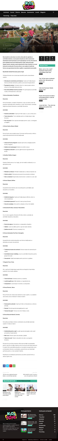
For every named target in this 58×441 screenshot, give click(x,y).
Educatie (23, 12)
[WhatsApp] (14, 365)
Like (42, 56)
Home (4, 18)
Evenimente (30, 12)
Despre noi (24, 439)
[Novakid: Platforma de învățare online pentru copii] (32, 387)
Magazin (42, 12)
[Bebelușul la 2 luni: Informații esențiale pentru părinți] (8, 387)
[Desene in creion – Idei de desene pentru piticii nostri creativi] (24, 423)
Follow (47, 56)
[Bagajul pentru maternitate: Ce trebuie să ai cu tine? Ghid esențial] (20, 387)
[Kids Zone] (29, 5)
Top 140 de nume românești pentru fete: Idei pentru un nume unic (46, 80)
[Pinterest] (10, 365)
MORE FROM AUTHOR (23, 381)
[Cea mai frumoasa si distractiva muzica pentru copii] (24, 430)
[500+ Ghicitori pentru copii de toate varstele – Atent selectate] (24, 416)
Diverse (18, 12)
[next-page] (6, 399)
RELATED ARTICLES (9, 381)
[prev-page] (4, 399)
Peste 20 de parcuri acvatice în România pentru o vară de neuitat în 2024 (47, 97)
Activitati (6, 12)
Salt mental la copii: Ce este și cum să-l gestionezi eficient (30, 375)
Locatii (37, 12)
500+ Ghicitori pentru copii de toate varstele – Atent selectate (32, 416)
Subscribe (52, 56)
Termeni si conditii (43, 439)
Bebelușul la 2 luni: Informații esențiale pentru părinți (7, 394)
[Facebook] (4, 365)
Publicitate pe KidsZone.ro (33, 439)
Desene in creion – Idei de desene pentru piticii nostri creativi (32, 423)
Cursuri (12, 12)
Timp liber (13, 15)
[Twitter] (7, 365)
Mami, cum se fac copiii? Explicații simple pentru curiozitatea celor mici (45, 70)
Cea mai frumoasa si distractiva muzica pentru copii (32, 430)
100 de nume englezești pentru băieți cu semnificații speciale (10, 375)
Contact (50, 439)
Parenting (6, 15)
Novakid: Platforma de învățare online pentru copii (31, 394)
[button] (53, 12)
